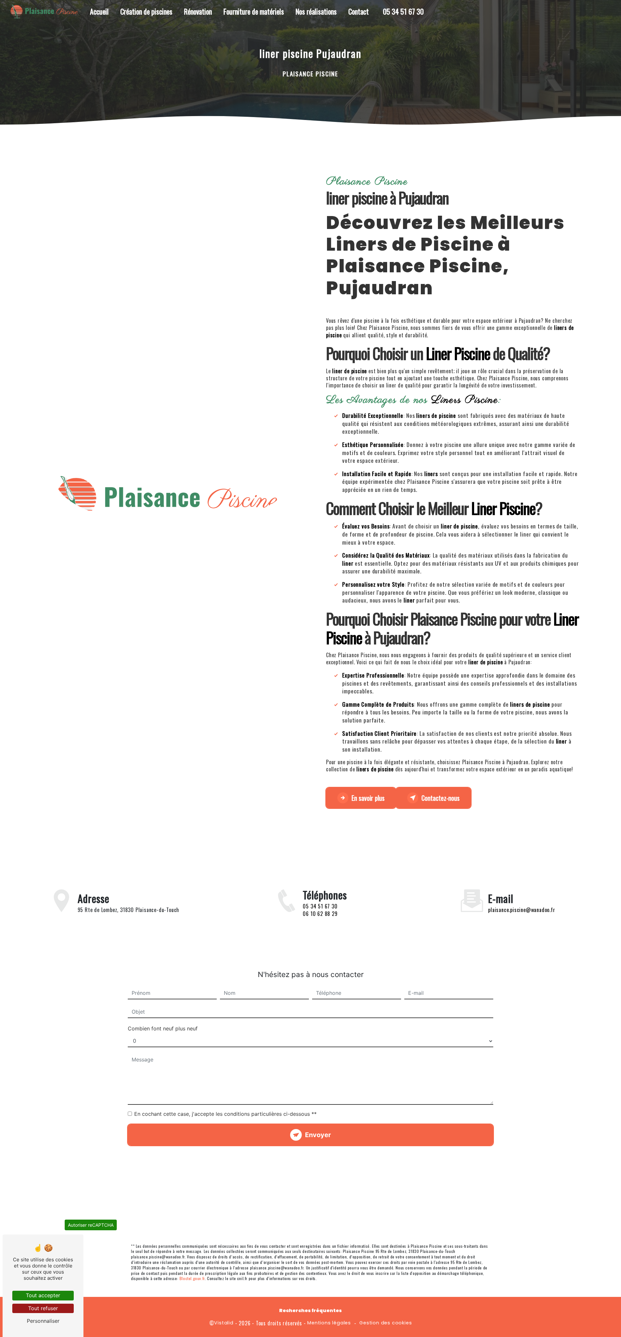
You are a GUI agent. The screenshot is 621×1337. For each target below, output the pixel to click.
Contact (358, 11)
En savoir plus (368, 798)
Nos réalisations (316, 11)
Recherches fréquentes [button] (310, 1310)
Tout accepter (43, 1295)
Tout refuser (43, 1308)
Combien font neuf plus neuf (163, 1028)
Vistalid (223, 1323)
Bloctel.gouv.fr (192, 1278)
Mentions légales (329, 1323)
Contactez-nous (440, 798)
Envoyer (318, 1135)
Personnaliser (43, 1321)
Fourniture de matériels (253, 11)
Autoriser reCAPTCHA (91, 1225)
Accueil (99, 11)
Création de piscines (146, 11)
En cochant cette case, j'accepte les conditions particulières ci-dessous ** (225, 1114)
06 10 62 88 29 (320, 914)
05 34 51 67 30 (403, 11)
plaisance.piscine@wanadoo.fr (521, 910)
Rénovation (198, 11)
